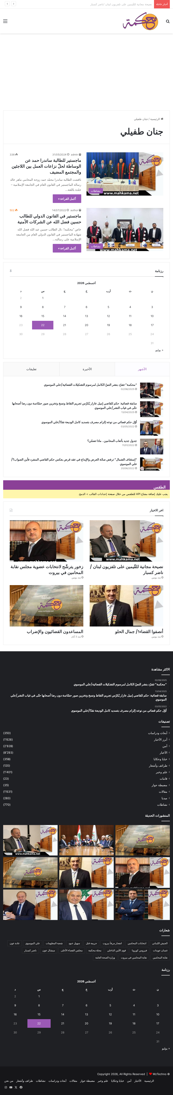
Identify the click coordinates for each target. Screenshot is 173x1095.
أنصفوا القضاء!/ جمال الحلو (139, 631)
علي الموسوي (32, 943)
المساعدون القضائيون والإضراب (55, 631)
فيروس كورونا (139, 950)
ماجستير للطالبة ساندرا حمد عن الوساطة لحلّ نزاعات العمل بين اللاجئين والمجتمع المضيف (46, 166)
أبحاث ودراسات (157, 733)
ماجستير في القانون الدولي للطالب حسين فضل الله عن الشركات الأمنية (49, 219)
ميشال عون (48, 950)
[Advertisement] (86, 77)
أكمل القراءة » (67, 198)
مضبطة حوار (159, 785)
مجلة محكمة (94, 950)
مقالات (163, 791)
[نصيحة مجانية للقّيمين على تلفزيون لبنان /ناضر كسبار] (126, 541)
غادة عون (14, 943)
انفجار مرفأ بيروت (112, 943)
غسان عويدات (160, 950)
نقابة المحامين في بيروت (134, 957)
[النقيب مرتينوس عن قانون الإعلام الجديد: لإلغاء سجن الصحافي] (86, 840)
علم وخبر (161, 772)
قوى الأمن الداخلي (116, 950)
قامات (163, 778)
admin (74, 154)
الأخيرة (87, 369)
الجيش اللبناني (160, 943)
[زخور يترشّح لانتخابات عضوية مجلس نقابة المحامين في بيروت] (46, 541)
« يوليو (159, 350)
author (74, 210)
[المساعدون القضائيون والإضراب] (46, 605)
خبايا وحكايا (160, 759)
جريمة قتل (91, 943)
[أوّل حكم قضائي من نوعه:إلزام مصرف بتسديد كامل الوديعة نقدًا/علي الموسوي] (151, 428)
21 (64, 325)
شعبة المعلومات (54, 943)
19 (108, 325)
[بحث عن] (168, 22)
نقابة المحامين (160, 957)
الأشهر (142, 369)
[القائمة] (5, 22)
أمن (164, 746)
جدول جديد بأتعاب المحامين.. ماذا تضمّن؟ (112, 441)
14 (64, 316)
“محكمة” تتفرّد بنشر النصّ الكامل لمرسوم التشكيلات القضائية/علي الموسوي (90, 385)
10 (152, 316)
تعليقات (31, 369)
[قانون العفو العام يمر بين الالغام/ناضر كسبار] (30, 905)
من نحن (8, 1080)
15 (42, 316)
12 (108, 316)
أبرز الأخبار (160, 739)
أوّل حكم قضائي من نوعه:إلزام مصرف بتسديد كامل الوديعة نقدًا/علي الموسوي (89, 422)
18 (130, 325)
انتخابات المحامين (137, 943)
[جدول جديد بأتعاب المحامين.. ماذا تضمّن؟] (151, 446)
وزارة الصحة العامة (105, 957)
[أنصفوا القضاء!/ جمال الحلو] (126, 605)
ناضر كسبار (30, 950)
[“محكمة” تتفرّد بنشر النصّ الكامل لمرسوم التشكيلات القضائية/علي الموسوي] (151, 390)
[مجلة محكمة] (140, 21)
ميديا (164, 798)
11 (130, 316)
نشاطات (162, 804)
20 (86, 325)
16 (20, 316)
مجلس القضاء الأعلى (71, 950)
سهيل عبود (74, 943)
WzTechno (159, 1074)
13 (86, 316)
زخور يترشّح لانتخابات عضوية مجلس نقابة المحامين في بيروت (116, 4)
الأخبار (163, 752)
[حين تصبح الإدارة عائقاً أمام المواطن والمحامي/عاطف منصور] (86, 905)
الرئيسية (155, 119)
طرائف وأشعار (158, 765)
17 (152, 325)
